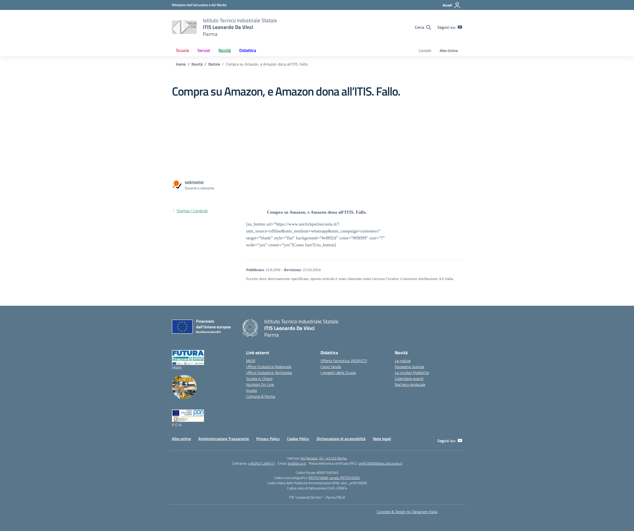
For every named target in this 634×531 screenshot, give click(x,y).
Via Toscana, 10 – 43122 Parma (323, 458)
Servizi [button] (203, 50)
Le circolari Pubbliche (412, 373)
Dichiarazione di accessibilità (341, 439)
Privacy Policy (268, 439)
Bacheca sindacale (410, 384)
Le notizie (403, 361)
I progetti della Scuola (338, 373)
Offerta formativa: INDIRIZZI (343, 361)
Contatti (425, 50)
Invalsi (251, 390)
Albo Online (449, 50)
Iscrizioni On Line (260, 384)
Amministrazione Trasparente (223, 439)
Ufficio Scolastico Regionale (268, 367)
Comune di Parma (260, 396)
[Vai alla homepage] (184, 27)
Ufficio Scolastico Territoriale (269, 373)
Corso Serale (330, 367)
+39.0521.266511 (261, 463)
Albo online (181, 439)
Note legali (382, 439)
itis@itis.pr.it (297, 463)
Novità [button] (224, 50)
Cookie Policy (298, 439)
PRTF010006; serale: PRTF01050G (334, 477)
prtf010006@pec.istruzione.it (380, 463)
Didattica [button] (247, 50)
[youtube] (460, 27)
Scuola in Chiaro (259, 378)
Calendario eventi (409, 378)
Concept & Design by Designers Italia (407, 512)
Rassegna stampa (409, 367)
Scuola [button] (182, 50)
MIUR (250, 361)
